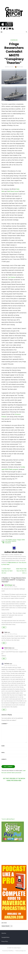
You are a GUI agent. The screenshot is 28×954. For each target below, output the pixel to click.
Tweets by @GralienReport (8, 819)
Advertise (3, 933)
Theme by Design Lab (20, 950)
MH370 (14, 541)
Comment (4, 723)
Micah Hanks (20, 67)
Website (3, 759)
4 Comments (7, 543)
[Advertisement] (14, 801)
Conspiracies (14, 40)
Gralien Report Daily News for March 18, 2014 (6, 571)
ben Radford (9, 540)
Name (2, 746)
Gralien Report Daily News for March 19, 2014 (21, 571)
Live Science (11, 277)
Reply (4, 627)
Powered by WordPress (8, 950)
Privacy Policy (4, 941)
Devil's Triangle (17, 540)
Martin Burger (8, 585)
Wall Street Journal (13, 191)
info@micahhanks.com (12, 562)
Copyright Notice (5, 937)
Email (3, 752)
